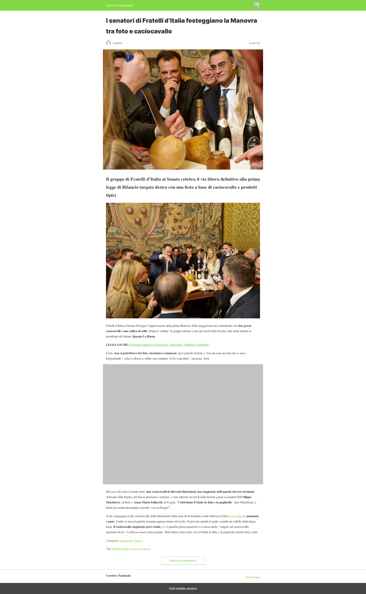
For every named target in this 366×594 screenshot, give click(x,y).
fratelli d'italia (120, 548)
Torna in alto (253, 577)
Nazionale (126, 540)
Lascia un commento (183, 560)
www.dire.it (237, 516)
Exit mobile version (183, 588)
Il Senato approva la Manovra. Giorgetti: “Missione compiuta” (170, 344)
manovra (135, 548)
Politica (138, 540)
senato (147, 548)
